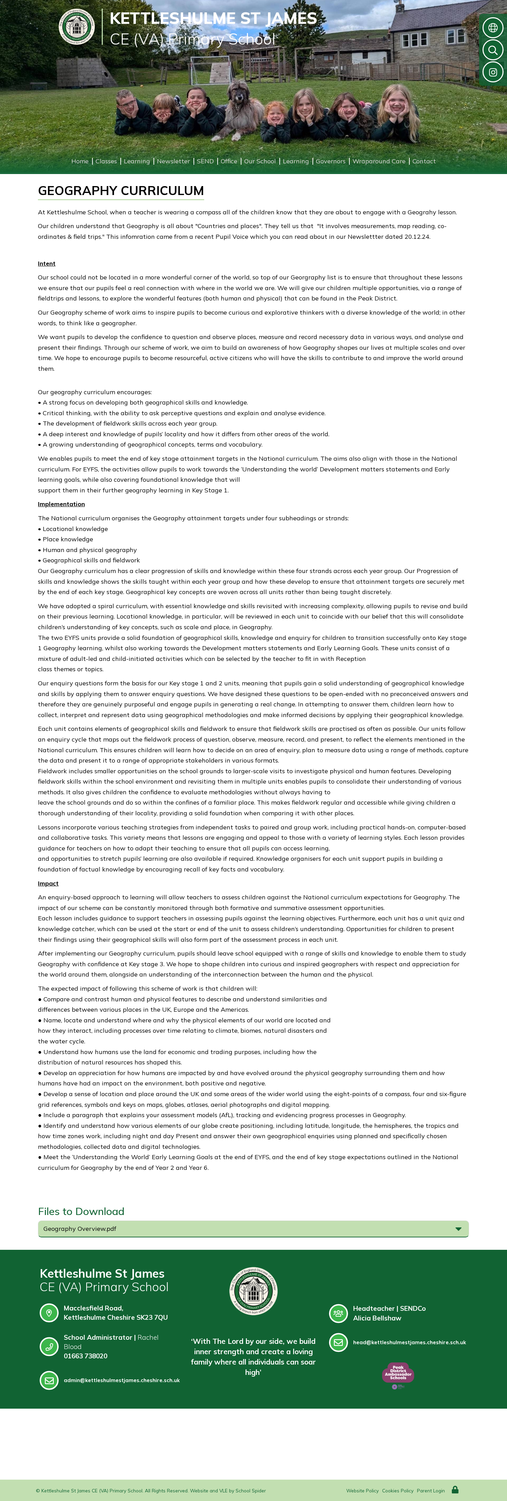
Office (229, 161)
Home (80, 161)
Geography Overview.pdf (79, 1229)
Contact (424, 161)
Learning (137, 161)
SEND (205, 161)
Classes (106, 161)
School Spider (251, 1490)
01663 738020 (85, 1356)
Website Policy (362, 1490)
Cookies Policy (398, 1490)
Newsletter (173, 161)
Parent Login (431, 1490)
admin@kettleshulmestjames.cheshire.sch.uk (122, 1380)
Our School (260, 161)
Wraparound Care (379, 161)
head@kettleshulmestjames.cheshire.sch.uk (409, 1342)
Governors (331, 161)
